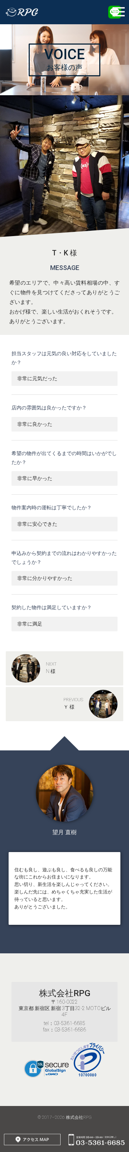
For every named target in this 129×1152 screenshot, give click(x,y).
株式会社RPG (64, 993)
